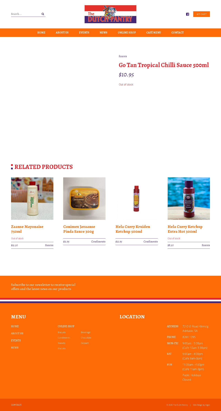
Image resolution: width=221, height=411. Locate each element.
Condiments (64, 337)
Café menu (153, 32)
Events (84, 32)
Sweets (61, 342)
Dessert (85, 342)
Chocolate (86, 337)
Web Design (197, 405)
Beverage (85, 332)
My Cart (201, 14)
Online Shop (127, 32)
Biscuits (61, 332)
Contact (177, 32)
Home (41, 32)
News (103, 32)
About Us (62, 32)
